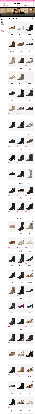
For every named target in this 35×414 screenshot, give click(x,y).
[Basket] (33, 3)
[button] (28, 18)
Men (4, 3)
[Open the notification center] (29, 3)
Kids (6, 3)
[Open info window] (33, 0)
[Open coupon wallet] (25, 3)
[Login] (27, 3)
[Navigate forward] (32, 6)
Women (2, 3)
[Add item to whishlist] (15, 23)
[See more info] (21, 53)
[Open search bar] (33, 5)
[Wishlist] (31, 3)
